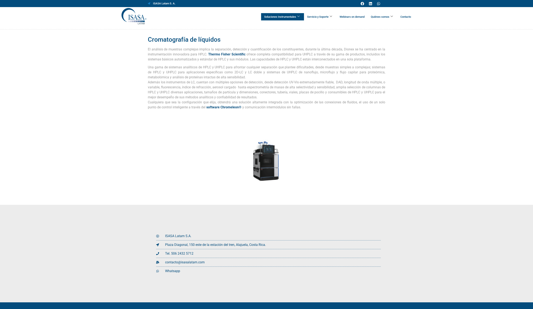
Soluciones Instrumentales (280, 16)
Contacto (405, 16)
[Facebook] (362, 3)
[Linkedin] (370, 3)
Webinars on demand (352, 16)
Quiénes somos (380, 16)
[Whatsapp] (378, 3)
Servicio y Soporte (318, 16)
